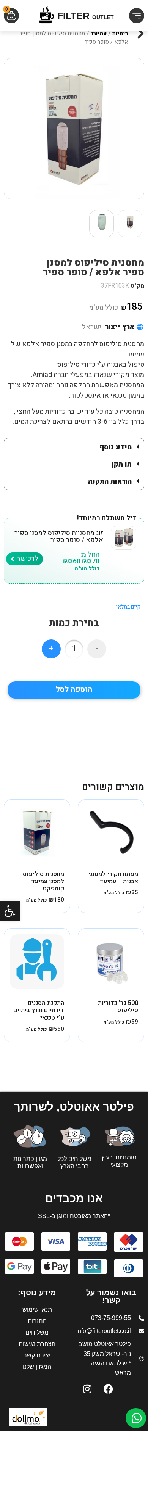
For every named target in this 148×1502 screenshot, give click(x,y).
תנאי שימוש (37, 1309)
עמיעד (98, 33)
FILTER (85, 15)
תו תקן (122, 464)
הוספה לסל (74, 689)
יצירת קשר (37, 1355)
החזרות (37, 1321)
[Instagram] (87, 1388)
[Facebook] (108, 1388)
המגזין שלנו (37, 1367)
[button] (10, 911)
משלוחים (37, 1332)
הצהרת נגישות (37, 1344)
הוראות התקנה (110, 482)
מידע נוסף (115, 447)
